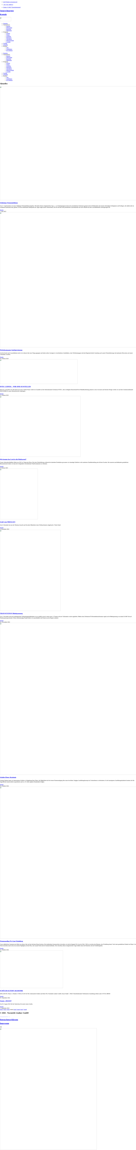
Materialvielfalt (10, 40)
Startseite (5, 23)
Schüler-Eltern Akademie (8, 777)
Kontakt (3, 14)
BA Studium (9, 50)
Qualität (5, 43)
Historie (8, 26)
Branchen (8, 29)
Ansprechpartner (7, 11)
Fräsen (8, 35)
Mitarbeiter (9, 30)
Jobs (7, 47)
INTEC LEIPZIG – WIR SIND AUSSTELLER (15, 386)
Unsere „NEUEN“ (6, 1001)
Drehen (8, 33)
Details (1, 210)
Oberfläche (9, 39)
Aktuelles (5, 44)
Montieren (8, 37)
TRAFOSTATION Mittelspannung (11, 613)
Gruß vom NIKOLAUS (7, 522)
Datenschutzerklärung (9, 1020)
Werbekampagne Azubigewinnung (11, 350)
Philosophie (9, 27)
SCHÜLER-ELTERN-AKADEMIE (11, 991)
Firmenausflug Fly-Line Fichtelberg (11, 941)
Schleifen (8, 36)
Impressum (4, 1023)
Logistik (8, 42)
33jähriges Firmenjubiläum (9, 203)
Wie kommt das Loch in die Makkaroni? (13, 459)
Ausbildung (9, 49)
